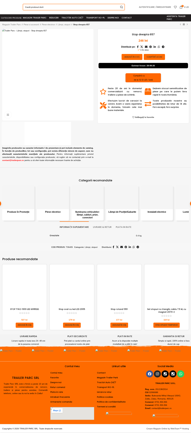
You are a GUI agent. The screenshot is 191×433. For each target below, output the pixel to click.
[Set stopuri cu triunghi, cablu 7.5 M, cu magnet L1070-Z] (167, 287)
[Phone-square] (165, 373)
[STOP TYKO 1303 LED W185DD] (25, 287)
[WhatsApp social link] (159, 47)
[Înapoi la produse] (183, 24)
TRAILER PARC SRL (25, 378)
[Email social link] (146, 47)
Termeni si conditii (106, 406)
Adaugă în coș (132, 57)
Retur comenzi (57, 387)
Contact (101, 372)
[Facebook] (149, 373)
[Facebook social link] (137, 47)
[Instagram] (157, 373)
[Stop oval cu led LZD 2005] (72, 287)
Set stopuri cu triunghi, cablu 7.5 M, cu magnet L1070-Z (166, 310)
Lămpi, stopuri (64, 24)
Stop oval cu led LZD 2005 (72, 309)
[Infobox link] (23, 340)
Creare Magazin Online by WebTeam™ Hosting (167, 428)
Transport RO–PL (105, 387)
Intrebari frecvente (60, 397)
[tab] (74, 225)
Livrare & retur (104, 392)
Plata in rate (56, 392)
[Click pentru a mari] (7, 114)
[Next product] (187, 24)
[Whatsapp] (180, 373)
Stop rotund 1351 (119, 309)
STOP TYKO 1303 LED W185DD (24, 309)
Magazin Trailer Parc (11, 24)
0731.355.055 (161, 402)
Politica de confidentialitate (111, 401)
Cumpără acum (154, 57)
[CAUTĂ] (121, 7)
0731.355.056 (161, 405)
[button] (24, 325)
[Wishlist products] (175, 7)
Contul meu (56, 372)
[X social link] (142, 47)
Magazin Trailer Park (107, 377)
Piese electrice (48, 24)
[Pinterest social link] (150, 47)
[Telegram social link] (163, 47)
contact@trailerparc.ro (161, 408)
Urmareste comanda (61, 401)
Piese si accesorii (31, 24)
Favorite (54, 377)
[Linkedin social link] (155, 47)
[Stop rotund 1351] (119, 287)
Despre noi (55, 382)
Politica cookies (105, 397)
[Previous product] (180, 24)
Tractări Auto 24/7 (106, 382)
